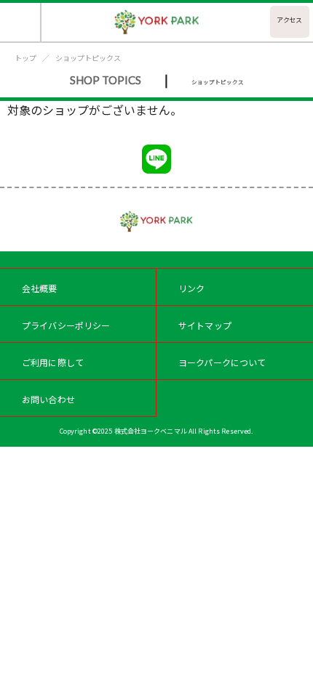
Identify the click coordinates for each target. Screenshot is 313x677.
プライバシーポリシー (66, 325)
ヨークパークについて (222, 362)
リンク (191, 288)
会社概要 (40, 288)
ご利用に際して (53, 362)
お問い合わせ (48, 399)
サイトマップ (204, 325)
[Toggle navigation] (20, 22)
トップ (25, 57)
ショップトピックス (88, 57)
